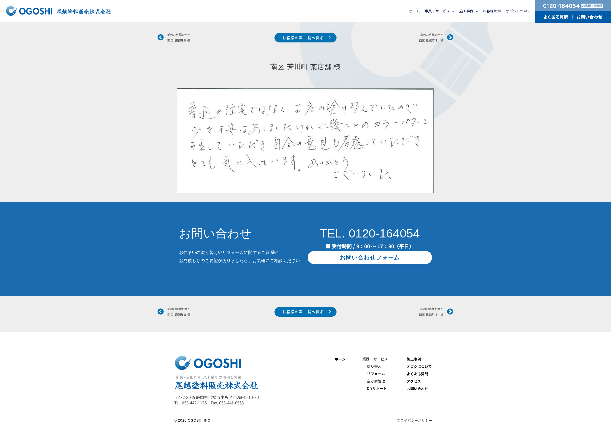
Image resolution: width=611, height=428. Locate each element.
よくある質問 (417, 373)
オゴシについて (420, 366)
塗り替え (372, 366)
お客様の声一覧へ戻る (303, 38)
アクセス (414, 381)
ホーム (340, 358)
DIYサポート (375, 388)
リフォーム (374, 373)
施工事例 (414, 358)
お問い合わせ (417, 388)
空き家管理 (374, 380)
